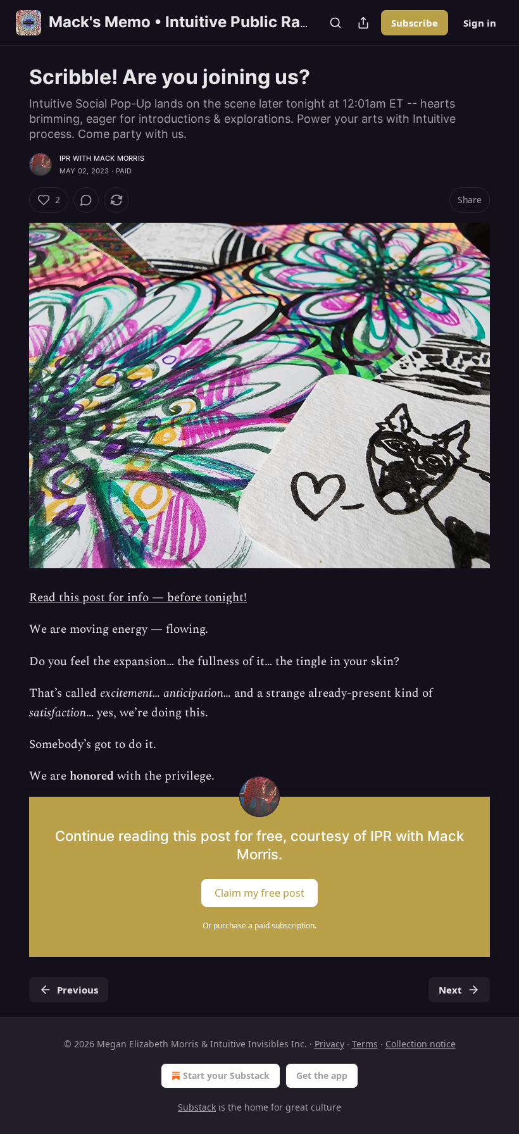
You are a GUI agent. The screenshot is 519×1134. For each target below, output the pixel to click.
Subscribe (414, 22)
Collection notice (420, 1044)
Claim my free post (259, 892)
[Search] (335, 22)
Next (450, 989)
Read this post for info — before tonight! (138, 598)
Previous (77, 989)
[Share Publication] (363, 22)
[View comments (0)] (86, 200)
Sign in (479, 22)
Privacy (329, 1044)
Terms (365, 1044)
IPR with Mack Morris (101, 158)
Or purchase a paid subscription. (259, 925)
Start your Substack (226, 1075)
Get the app (321, 1075)
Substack (197, 1107)
